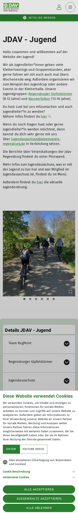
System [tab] (11, 449)
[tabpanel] (39, 468)
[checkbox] (39, 462)
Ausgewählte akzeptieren (39, 498)
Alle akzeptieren (39, 489)
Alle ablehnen (39, 508)
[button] (39, 471)
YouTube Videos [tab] (33, 449)
